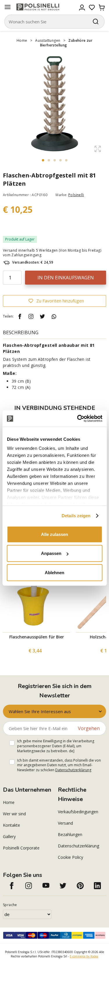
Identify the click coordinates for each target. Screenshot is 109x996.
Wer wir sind (14, 813)
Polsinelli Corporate (21, 848)
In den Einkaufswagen (65, 277)
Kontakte (11, 825)
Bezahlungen (70, 834)
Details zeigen (76, 515)
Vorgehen (89, 728)
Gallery (9, 836)
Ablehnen (54, 572)
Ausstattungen (47, 40)
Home (22, 40)
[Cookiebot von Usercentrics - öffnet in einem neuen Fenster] (77, 418)
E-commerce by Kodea (84, 956)
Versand (65, 823)
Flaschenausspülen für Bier (36, 637)
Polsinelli (76, 194)
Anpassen (51, 553)
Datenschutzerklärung (73, 769)
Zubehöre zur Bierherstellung (66, 43)
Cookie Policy (70, 857)
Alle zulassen (54, 534)
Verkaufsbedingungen (78, 811)
